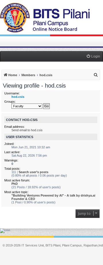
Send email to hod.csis (27, 130)
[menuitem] (93, 56)
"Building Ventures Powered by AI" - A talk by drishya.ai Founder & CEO (53, 197)
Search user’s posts (33, 172)
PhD (14, 183)
